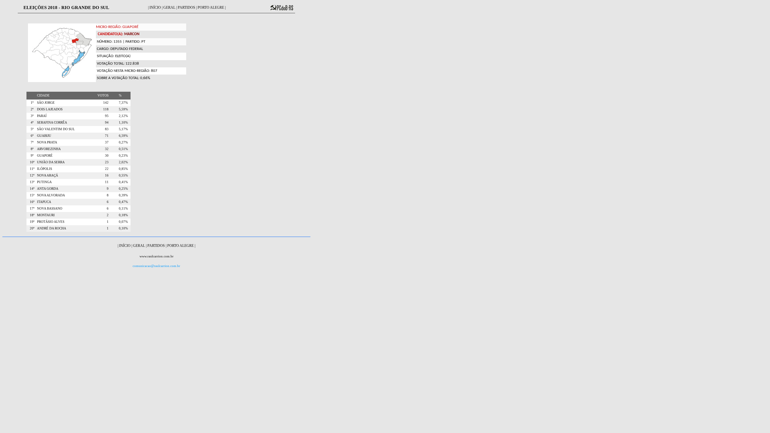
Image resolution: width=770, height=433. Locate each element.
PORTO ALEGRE (211, 7)
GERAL (169, 7)
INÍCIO (155, 7)
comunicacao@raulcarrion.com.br (156, 266)
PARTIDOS (186, 7)
